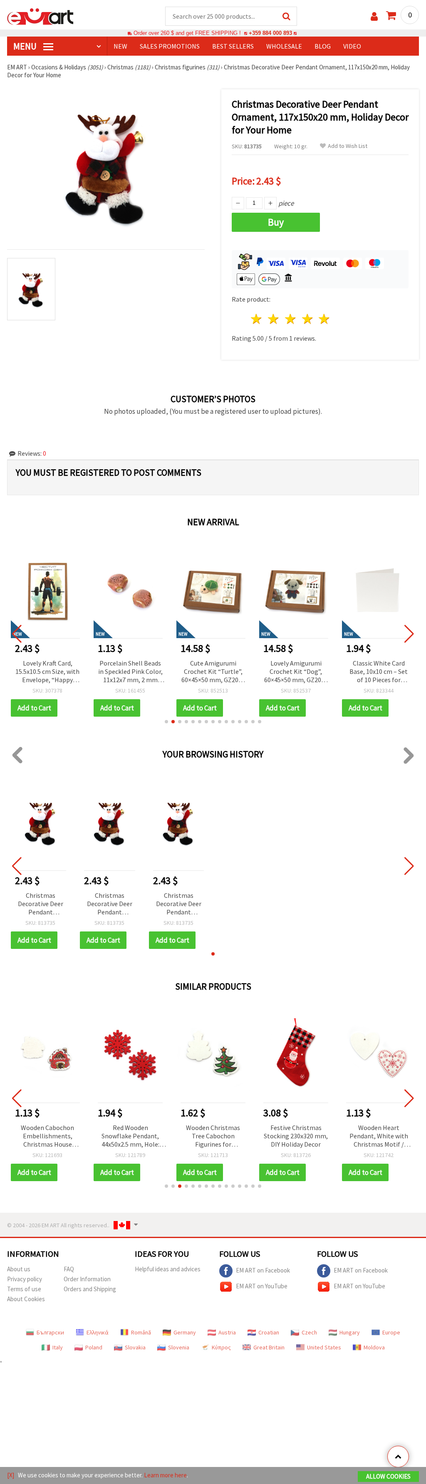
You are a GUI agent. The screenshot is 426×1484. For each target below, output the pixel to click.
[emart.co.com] (40, 15)
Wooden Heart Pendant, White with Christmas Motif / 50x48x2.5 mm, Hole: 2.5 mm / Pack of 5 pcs (379, 1136)
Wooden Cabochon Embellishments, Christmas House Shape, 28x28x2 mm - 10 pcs (47, 1136)
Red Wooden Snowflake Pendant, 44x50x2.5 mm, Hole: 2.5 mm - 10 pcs (130, 1136)
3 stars (290, 318)
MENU (25, 46)
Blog (323, 46)
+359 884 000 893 (270, 33)
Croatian (268, 1332)
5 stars (324, 318)
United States (324, 1347)
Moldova (374, 1347)
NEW (120, 46)
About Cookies (26, 1299)
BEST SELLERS (233, 46)
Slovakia (135, 1347)
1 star (256, 318)
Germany (184, 1332)
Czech (309, 1332)
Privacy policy (24, 1279)
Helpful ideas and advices (168, 1269)
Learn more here (165, 1475)
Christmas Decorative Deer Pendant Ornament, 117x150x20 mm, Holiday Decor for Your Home (40, 904)
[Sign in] (374, 16)
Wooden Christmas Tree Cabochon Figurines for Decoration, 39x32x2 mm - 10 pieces (213, 1136)
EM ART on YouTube (261, 1286)
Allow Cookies (388, 1476)
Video (352, 46)
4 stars (307, 318)
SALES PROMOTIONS (170, 46)
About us (18, 1269)
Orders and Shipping (90, 1289)
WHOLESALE (284, 46)
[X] (10, 1475)
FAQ (69, 1269)
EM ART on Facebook (263, 1270)
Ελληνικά (98, 1332)
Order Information (87, 1279)
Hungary (349, 1332)
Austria (227, 1332)
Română (141, 1332)
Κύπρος (221, 1347)
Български (50, 1332)
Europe (391, 1332)
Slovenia (178, 1347)
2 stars (273, 318)
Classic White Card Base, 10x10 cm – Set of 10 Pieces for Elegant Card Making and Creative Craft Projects (295, 672)
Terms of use (24, 1289)
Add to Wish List (347, 146)
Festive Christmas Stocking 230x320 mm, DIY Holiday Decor (296, 1135)
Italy (57, 1347)
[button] (166, 721)
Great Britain (269, 1347)
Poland (93, 1347)
